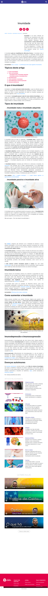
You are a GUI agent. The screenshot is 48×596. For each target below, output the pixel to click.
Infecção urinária (29, 417)
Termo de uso (27, 582)
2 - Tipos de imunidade (12, 73)
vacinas (9, 243)
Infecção (27, 404)
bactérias (22, 93)
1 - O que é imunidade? (12, 71)
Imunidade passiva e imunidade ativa (18, 76)
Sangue (27, 427)
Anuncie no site (39, 586)
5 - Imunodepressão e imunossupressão (16, 80)
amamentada (8, 265)
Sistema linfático (29, 438)
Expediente (16, 585)
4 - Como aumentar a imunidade (14, 79)
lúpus (31, 370)
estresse (14, 305)
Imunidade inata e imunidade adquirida (19, 74)
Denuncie (38, 584)
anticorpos (7, 165)
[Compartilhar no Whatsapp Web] (27, 29)
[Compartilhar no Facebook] (20, 29)
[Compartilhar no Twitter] (24, 29)
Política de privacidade (29, 584)
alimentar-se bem (17, 303)
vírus (18, 93)
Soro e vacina (29, 450)
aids (12, 350)
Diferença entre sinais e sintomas (19, 292)
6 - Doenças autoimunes (13, 82)
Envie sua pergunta (40, 582)
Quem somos (16, 583)
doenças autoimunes (11, 366)
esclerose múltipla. (9, 372)
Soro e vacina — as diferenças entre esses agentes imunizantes (27, 64)
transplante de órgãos (10, 357)
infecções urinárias (25, 286)
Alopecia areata (29, 382)
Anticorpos (28, 394)
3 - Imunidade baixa (11, 77)
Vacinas (27, 460)
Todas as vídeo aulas (24, 531)
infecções (16, 281)
